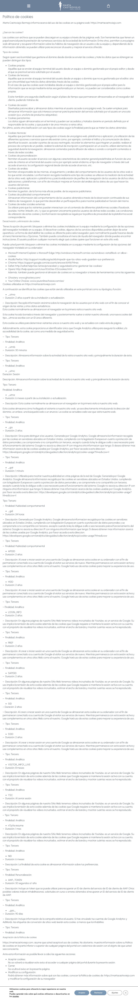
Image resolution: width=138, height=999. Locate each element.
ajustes (16, 996)
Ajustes (115, 992)
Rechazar (98, 992)
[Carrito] (108, 5)
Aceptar (81, 992)
